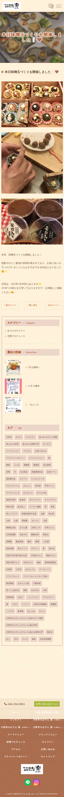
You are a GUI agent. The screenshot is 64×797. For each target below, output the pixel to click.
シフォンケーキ (37, 479)
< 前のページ (10, 305)
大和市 (9, 437)
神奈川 (50, 632)
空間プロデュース (16, 336)
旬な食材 (47, 465)
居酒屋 (24, 521)
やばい (20, 597)
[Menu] (58, 6)
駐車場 (20, 611)
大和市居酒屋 (45, 639)
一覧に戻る (32, 305)
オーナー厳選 (35, 507)
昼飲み (45, 535)
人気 (45, 590)
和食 (52, 507)
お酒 (16, 521)
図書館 (53, 604)
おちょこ (27, 486)
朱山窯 (51, 514)
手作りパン (49, 486)
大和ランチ (36, 528)
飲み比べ (21, 507)
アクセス (27, 451)
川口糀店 (23, 472)
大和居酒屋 (11, 535)
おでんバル (30, 569)
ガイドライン (35, 500)
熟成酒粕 (10, 583)
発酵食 (26, 465)
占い (8, 639)
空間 (8, 472)
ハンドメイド (33, 597)
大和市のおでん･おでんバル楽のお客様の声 (24, 632)
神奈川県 (10, 507)
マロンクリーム (12, 486)
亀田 (29, 541)
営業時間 (10, 597)
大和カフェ (49, 528)
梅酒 (37, 541)
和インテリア (11, 514)
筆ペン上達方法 (12, 590)
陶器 (8, 465)
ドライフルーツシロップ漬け (35, 576)
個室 (25, 590)
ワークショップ (12, 493)
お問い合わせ (40, 451)
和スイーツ (22, 548)
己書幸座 (37, 583)
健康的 (36, 465)
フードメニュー (12, 451)
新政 (34, 639)
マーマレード (44, 569)
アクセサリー (48, 597)
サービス (47, 444)
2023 (16, 639)
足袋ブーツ (51, 472)
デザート (35, 548)
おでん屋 (23, 528)
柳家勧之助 (11, 528)
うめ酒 (46, 541)
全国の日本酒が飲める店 (16, 555)
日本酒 (38, 486)
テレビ (42, 611)
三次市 (19, 569)
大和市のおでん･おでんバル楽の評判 (21, 625)
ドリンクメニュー (36, 458)
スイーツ (23, 479)
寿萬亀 (9, 541)
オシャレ (35, 521)
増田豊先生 (11, 479)
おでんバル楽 (23, 583)
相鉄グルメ (51, 555)
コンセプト (30, 437)
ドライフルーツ (12, 576)
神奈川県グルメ (12, 562)
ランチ (25, 639)
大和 (8, 521)
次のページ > (54, 305)
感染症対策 (11, 500)
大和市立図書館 (40, 604)
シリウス (10, 611)
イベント (25, 604)
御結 (39, 562)
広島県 (9, 569)
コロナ (15, 604)
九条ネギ (23, 535)
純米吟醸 (10, 548)
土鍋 (42, 514)
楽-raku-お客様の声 (31, 444)
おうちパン (28, 493)
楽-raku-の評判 (12, 444)
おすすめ (35, 590)
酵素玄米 (35, 535)
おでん (19, 437)
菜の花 (51, 548)
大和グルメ (28, 562)
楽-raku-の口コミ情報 (48, 437)
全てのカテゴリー (16, 331)
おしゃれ (31, 611)
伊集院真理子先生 (29, 514)
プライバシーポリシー (15, 458)
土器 (45, 521)
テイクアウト (50, 500)
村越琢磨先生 (37, 472)
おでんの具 (41, 493)
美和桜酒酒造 (50, 562)
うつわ (17, 465)
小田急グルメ (36, 555)
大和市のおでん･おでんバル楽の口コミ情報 (24, 618)
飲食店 (22, 500)
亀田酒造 (19, 541)
